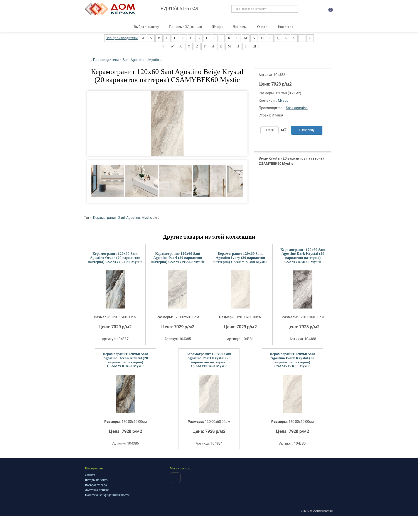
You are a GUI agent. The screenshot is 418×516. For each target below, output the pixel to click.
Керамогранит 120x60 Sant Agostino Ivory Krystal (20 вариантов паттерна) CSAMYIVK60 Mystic (292, 360)
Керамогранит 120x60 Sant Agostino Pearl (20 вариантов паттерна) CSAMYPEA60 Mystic (178, 257)
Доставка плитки (97, 490)
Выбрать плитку (146, 26)
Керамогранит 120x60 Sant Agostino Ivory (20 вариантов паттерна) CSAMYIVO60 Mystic (240, 257)
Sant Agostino (133, 60)
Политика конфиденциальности (107, 495)
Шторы (217, 26)
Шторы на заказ (96, 480)
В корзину (306, 130)
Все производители (122, 38)
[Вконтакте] (175, 477)
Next (250, 178)
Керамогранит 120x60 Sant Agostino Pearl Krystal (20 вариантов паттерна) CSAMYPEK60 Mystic (208, 360)
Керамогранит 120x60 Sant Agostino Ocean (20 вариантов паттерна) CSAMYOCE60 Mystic (115, 257)
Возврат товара (96, 485)
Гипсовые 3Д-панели (185, 26)
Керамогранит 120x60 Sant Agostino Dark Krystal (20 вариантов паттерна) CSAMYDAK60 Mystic (302, 256)
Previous (84, 178)
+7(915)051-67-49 (179, 8)
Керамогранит (105, 218)
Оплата (262, 26)
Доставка (240, 26)
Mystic (153, 60)
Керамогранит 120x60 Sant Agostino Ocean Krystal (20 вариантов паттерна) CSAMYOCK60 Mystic (125, 360)
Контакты (285, 26)
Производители (106, 60)
